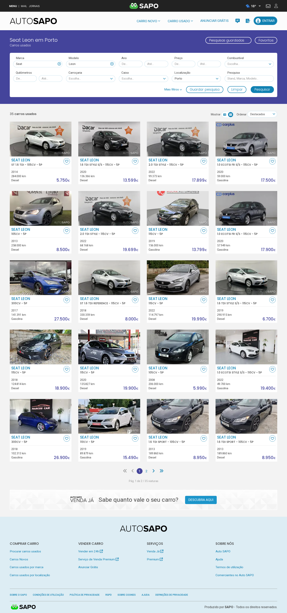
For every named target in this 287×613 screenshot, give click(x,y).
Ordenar (242, 114)
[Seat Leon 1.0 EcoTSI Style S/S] (246, 347)
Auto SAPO (223, 551)
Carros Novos (19, 559)
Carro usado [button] (179, 21)
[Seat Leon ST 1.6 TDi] (41, 139)
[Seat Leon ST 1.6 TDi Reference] (109, 277)
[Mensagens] (237, 21)
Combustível (235, 58)
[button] (173, 89)
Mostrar (216, 114)
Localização (182, 72)
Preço (178, 58)
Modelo (74, 58)
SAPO (23, 607)
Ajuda (219, 559)
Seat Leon (26, 162)
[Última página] (161, 471)
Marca (20, 58)
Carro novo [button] (147, 21)
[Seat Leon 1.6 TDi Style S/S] (109, 139)
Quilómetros (24, 72)
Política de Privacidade (85, 595)
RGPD (108, 595)
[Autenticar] (268, 7)
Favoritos (266, 40)
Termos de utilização (229, 567)
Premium (153, 559)
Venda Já (153, 551)
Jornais (34, 6)
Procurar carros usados (25, 551)
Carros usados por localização (30, 575)
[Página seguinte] (154, 471)
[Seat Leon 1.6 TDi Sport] (178, 416)
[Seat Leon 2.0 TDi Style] (178, 139)
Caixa (125, 72)
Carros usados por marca (26, 567)
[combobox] (37, 64)
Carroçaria (75, 72)
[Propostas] (247, 21)
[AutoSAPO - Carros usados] (33, 21)
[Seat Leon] (41, 208)
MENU (13, 6)
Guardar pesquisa (204, 89)
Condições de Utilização (48, 595)
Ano (124, 58)
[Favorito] (66, 161)
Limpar (237, 89)
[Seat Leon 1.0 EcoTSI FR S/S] (246, 139)
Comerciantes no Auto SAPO (235, 575)
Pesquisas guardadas (226, 40)
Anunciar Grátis (214, 21)
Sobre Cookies (127, 595)
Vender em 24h (89, 551)
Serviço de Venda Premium (97, 559)
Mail (24, 6)
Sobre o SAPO (18, 595)
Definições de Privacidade (171, 595)
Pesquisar (262, 89)
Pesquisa (233, 72)
